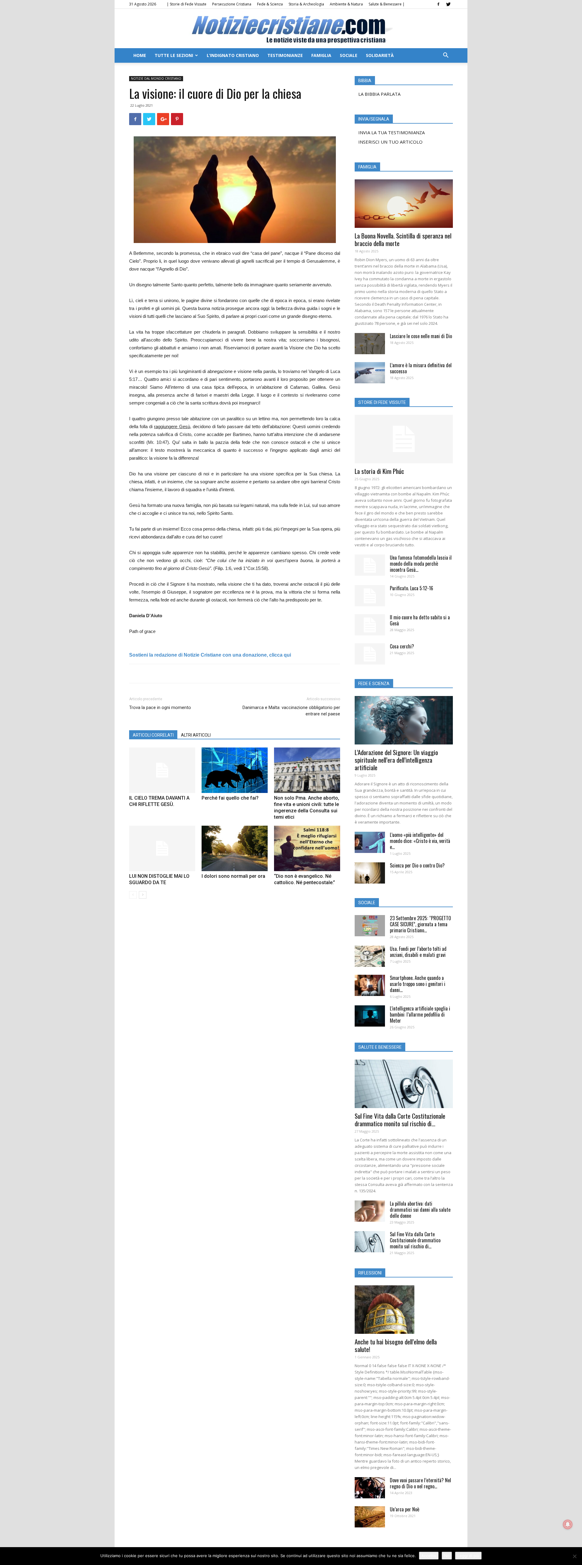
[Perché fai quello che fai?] (235, 770)
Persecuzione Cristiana (231, 4)
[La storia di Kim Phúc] (404, 439)
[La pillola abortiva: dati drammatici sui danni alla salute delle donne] (370, 1211)
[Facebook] (438, 4)
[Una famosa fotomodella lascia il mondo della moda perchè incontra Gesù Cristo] (370, 565)
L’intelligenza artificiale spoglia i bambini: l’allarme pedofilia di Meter (420, 1014)
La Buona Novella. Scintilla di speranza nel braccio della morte (403, 239)
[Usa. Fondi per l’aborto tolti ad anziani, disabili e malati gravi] (370, 956)
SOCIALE (348, 55)
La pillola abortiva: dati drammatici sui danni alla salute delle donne (420, 1209)
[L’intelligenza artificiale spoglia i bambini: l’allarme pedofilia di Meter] (370, 1016)
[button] (445, 56)
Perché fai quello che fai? (230, 798)
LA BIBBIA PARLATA (379, 94)
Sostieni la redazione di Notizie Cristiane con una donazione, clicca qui (210, 655)
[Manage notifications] (568, 1524)
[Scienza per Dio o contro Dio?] (370, 873)
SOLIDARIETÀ (380, 55)
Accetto (428, 1555)
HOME (139, 55)
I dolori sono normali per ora (233, 876)
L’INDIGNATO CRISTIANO (233, 55)
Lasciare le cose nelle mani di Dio (421, 336)
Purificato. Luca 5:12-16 (411, 588)
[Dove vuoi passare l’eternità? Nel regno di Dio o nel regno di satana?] (370, 1487)
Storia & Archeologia (306, 4)
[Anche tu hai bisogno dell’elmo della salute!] (404, 1309)
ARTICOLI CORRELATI (153, 735)
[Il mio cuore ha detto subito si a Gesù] (370, 624)
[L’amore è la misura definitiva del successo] (370, 372)
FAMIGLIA (321, 55)
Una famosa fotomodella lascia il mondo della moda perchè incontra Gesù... (421, 563)
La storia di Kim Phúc (379, 471)
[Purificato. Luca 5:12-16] (370, 595)
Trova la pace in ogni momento (160, 707)
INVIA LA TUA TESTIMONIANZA (391, 132)
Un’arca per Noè (404, 1509)
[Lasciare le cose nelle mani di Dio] (370, 343)
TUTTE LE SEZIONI (174, 55)
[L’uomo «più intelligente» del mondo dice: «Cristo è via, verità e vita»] (370, 842)
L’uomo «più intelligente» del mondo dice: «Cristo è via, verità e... (420, 841)
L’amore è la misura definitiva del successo (421, 368)
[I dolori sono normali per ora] (235, 848)
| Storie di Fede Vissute (186, 4)
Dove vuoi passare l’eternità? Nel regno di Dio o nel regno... (420, 1483)
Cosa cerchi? (402, 646)
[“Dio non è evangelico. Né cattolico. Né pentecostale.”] (307, 848)
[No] (574, 1556)
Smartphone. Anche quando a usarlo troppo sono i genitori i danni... (417, 984)
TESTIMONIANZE (285, 55)
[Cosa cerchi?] (370, 653)
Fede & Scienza (270, 4)
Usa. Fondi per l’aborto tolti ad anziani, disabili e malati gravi (418, 951)
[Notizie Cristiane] (291, 29)
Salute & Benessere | (387, 4)
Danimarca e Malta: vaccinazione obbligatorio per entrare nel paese (291, 711)
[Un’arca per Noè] (370, 1516)
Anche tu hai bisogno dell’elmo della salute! (396, 1345)
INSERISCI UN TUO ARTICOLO (390, 142)
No (447, 1555)
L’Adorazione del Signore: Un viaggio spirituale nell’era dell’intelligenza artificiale (396, 760)
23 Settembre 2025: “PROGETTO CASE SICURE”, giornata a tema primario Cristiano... (420, 924)
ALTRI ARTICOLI (196, 735)
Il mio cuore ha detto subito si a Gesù (420, 620)
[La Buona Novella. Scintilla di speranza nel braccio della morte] (404, 203)
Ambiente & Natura (346, 4)
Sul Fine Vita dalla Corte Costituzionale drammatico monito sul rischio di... (400, 1119)
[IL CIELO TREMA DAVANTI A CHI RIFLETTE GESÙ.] (162, 770)
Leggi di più (468, 1555)
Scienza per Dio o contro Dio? (417, 865)
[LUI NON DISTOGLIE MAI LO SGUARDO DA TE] (162, 848)
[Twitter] (448, 4)
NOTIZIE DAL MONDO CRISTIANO (156, 78)
